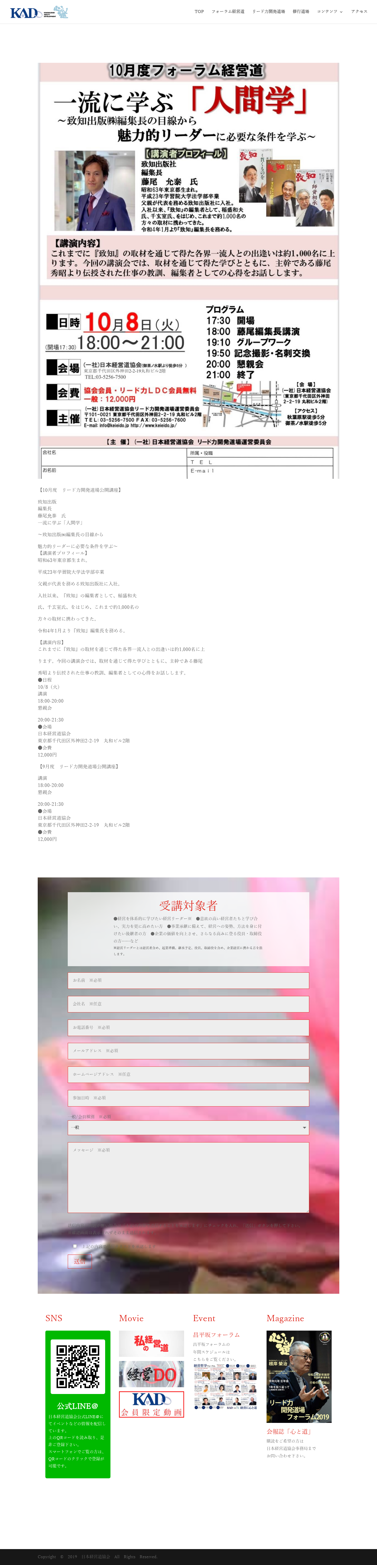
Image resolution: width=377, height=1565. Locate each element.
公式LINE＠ (78, 1406)
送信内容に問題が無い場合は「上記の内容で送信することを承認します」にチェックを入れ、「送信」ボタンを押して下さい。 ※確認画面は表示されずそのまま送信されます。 (185, 1229)
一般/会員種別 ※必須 (89, 1117)
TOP (199, 12)
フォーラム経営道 (227, 12)
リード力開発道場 (268, 12)
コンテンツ (327, 12)
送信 (80, 1261)
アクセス (359, 12)
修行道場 (301, 12)
